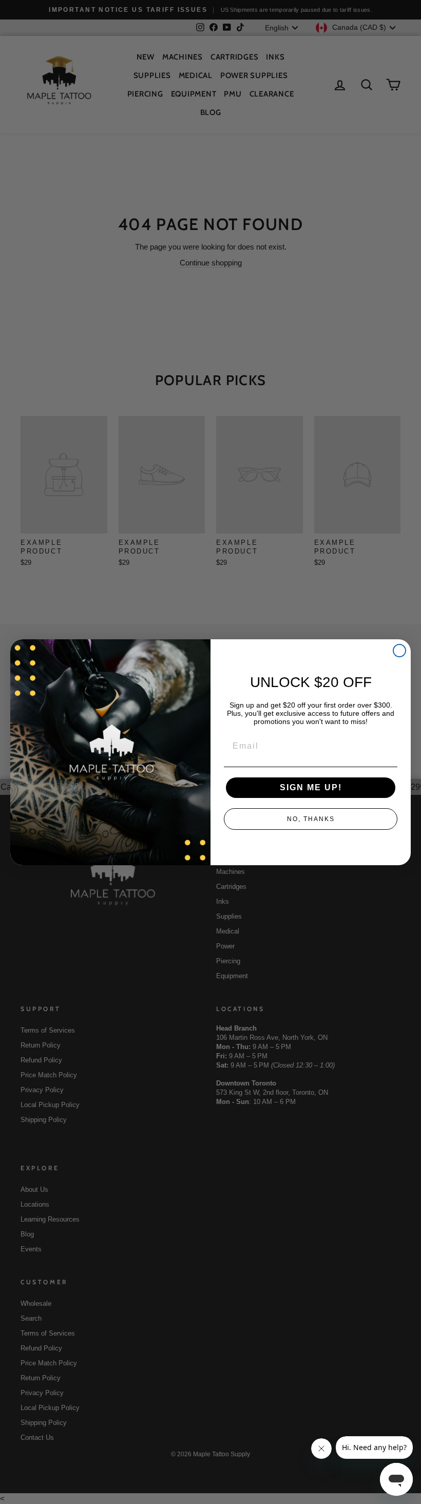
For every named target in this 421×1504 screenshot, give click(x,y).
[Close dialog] (399, 650)
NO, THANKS (311, 819)
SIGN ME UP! (311, 787)
